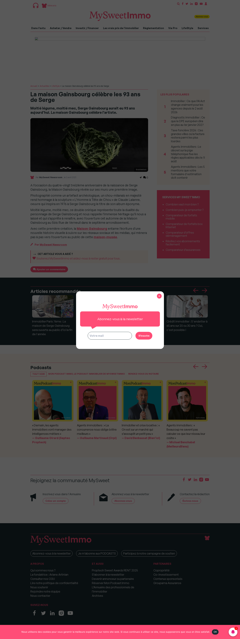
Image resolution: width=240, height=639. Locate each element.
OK (215, 631)
